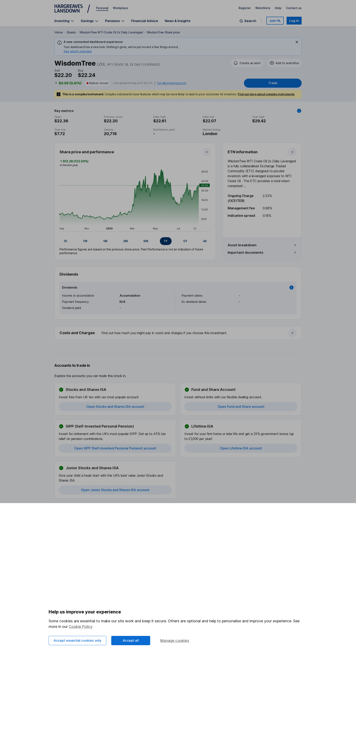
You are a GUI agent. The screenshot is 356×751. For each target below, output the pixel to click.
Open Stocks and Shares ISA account (115, 406)
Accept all (131, 640)
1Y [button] (165, 241)
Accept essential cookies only (78, 640)
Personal (102, 8)
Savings (87, 21)
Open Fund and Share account (241, 406)
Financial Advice (144, 21)
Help (278, 8)
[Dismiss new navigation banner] (297, 42)
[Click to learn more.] (299, 110)
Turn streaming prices (171, 83)
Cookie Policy (81, 626)
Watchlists (262, 8)
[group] (135, 241)
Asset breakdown (242, 245)
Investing (61, 21)
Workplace (120, 8)
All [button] (205, 241)
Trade (272, 83)
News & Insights (178, 21)
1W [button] (85, 241)
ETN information (243, 152)
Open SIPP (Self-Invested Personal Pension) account (115, 448)
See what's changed (78, 51)
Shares (71, 32)
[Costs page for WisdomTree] (178, 333)
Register (245, 8)
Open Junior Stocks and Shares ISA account (115, 490)
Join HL (275, 21)
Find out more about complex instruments (266, 94)
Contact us (294, 8)
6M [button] (145, 241)
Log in (294, 21)
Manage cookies (174, 640)
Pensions (112, 21)
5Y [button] (185, 241)
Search (250, 21)
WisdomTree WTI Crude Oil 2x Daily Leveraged (111, 32)
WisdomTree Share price (163, 32)
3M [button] (125, 241)
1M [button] (105, 241)
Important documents (245, 252)
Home (58, 32)
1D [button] (65, 241)
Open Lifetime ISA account (241, 448)
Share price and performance (87, 152)
